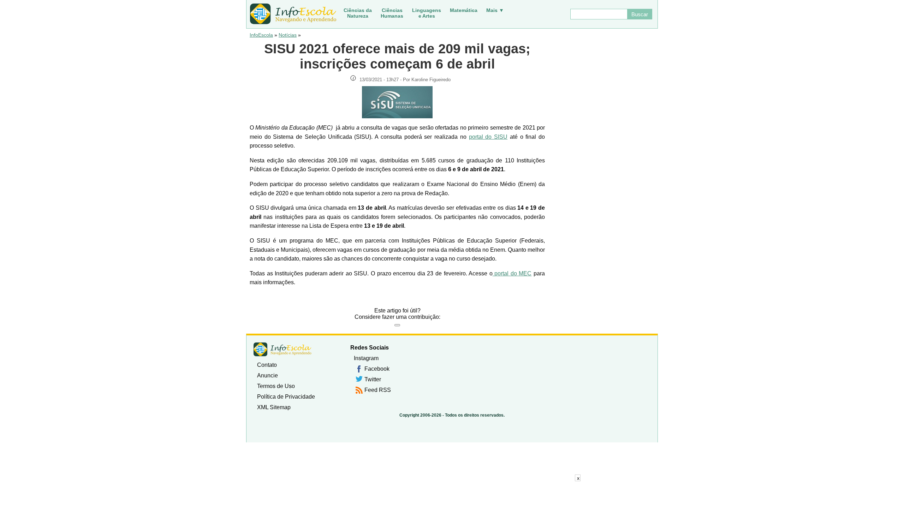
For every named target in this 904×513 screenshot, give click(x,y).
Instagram (366, 358)
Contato (267, 365)
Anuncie (267, 375)
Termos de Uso (276, 386)
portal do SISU (488, 137)
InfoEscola (261, 35)
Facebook (376, 369)
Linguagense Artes (426, 13)
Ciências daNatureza (358, 13)
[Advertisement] (452, 497)
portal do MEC (512, 273)
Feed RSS (377, 390)
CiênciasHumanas (392, 13)
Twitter (372, 379)
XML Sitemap (274, 407)
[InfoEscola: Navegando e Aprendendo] (293, 14)
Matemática (463, 10)
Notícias (288, 35)
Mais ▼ (495, 10)
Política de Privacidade (286, 397)
